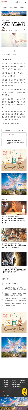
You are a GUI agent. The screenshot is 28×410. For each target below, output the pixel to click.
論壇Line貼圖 (6, 395)
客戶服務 (22, 382)
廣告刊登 (6, 382)
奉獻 (19, 2)
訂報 (16, 2)
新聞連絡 (14, 380)
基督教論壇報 (13, 7)
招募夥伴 (6, 384)
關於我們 (6, 380)
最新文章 (4, 7)
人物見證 (22, 7)
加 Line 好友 (8, 130)
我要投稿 (22, 380)
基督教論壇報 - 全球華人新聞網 (4, 2)
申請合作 (14, 382)
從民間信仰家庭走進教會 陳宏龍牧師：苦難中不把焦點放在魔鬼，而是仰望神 (13, 220)
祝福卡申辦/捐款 (16, 387)
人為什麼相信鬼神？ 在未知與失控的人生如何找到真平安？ (13, 271)
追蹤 (16, 30)
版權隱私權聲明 (16, 384)
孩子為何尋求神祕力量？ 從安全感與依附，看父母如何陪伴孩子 (13, 246)
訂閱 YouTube (14, 135)
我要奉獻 (9, 143)
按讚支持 (20, 130)
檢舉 (25, 29)
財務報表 (6, 387)
